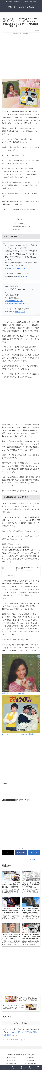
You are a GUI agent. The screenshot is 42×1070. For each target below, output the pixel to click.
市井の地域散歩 (11, 1063)
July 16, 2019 (22, 276)
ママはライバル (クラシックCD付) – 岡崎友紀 (18, 734)
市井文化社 (30, 1058)
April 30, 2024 (20, 312)
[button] (38, 567)
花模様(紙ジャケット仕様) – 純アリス (15, 693)
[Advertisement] (21, 57)
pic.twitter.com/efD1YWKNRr (15, 304)
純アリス (29, 800)
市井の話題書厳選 (30, 1063)
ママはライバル (18, 223)
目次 (18, 219)
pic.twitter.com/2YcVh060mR (15, 268)
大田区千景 (30, 1060)
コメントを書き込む (21, 1023)
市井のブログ (11, 1060)
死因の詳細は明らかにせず (21, 226)
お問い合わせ (11, 1058)
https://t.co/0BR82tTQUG (14, 301)
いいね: (17, 229)
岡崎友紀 (21, 800)
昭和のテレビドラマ (9, 800)
